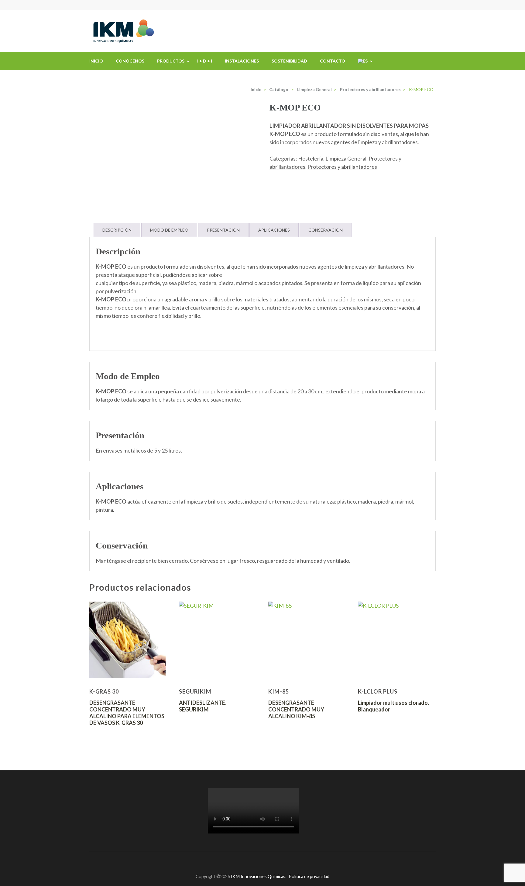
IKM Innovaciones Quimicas (258, 876)
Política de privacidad (309, 876)
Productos (170, 60)
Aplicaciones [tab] (274, 230)
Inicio (96, 60)
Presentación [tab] (223, 230)
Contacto (332, 60)
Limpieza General (345, 158)
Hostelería (310, 158)
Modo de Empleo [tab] (169, 230)
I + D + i (204, 60)
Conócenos (130, 60)
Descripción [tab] (117, 230)
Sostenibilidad (289, 60)
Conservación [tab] (325, 230)
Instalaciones (242, 60)
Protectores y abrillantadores (342, 166)
